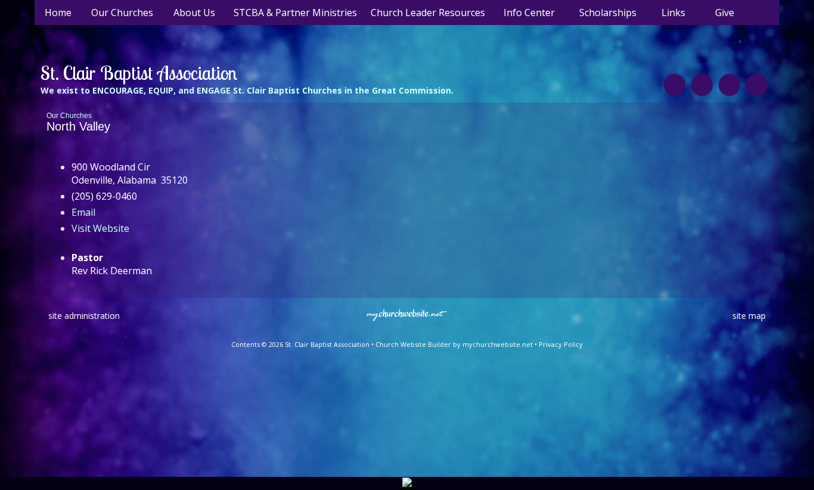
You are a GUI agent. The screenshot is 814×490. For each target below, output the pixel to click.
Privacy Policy (561, 344)
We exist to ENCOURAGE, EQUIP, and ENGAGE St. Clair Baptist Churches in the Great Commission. (247, 90)
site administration (84, 315)
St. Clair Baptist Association (139, 73)
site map (749, 315)
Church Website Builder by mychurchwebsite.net (454, 344)
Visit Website (100, 228)
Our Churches (69, 115)
